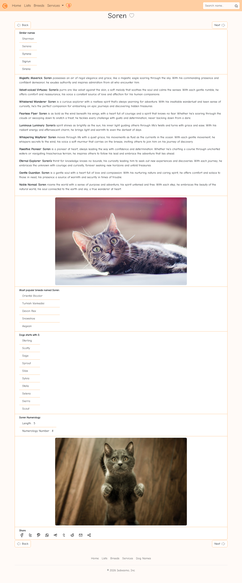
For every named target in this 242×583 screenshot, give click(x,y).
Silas (25, 371)
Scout (25, 408)
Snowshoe (28, 318)
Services (127, 558)
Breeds (39, 6)
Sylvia (25, 378)
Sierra (26, 401)
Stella (25, 386)
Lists (27, 6)
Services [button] (54, 6)
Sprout (26, 363)
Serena (26, 46)
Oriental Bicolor (32, 296)
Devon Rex (29, 311)
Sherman (28, 38)
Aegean (27, 326)
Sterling (27, 340)
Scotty (26, 348)
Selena (26, 393)
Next (217, 25)
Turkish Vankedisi (33, 303)
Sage (25, 355)
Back (25, 25)
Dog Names (143, 558)
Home (16, 6)
